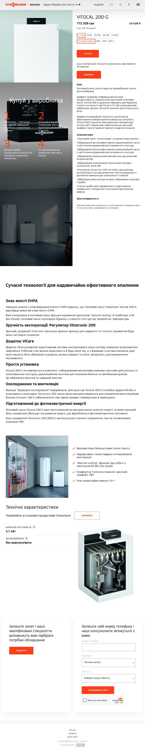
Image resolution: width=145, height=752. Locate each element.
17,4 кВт (114, 35)
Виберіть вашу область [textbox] (97, 678)
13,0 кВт (106, 35)
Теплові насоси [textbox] (92, 662)
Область (86, 672)
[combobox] (109, 663)
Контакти (72, 734)
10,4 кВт (97, 35)
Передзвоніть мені (98, 690)
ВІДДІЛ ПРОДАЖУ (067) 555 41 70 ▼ (62, 5)
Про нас (72, 730)
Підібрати (89, 74)
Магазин (35, 5)
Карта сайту (72, 737)
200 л (98, 41)
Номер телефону (90, 641)
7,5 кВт (89, 35)
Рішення (98, 5)
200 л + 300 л (108, 41)
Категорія (87, 656)
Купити (88, 53)
